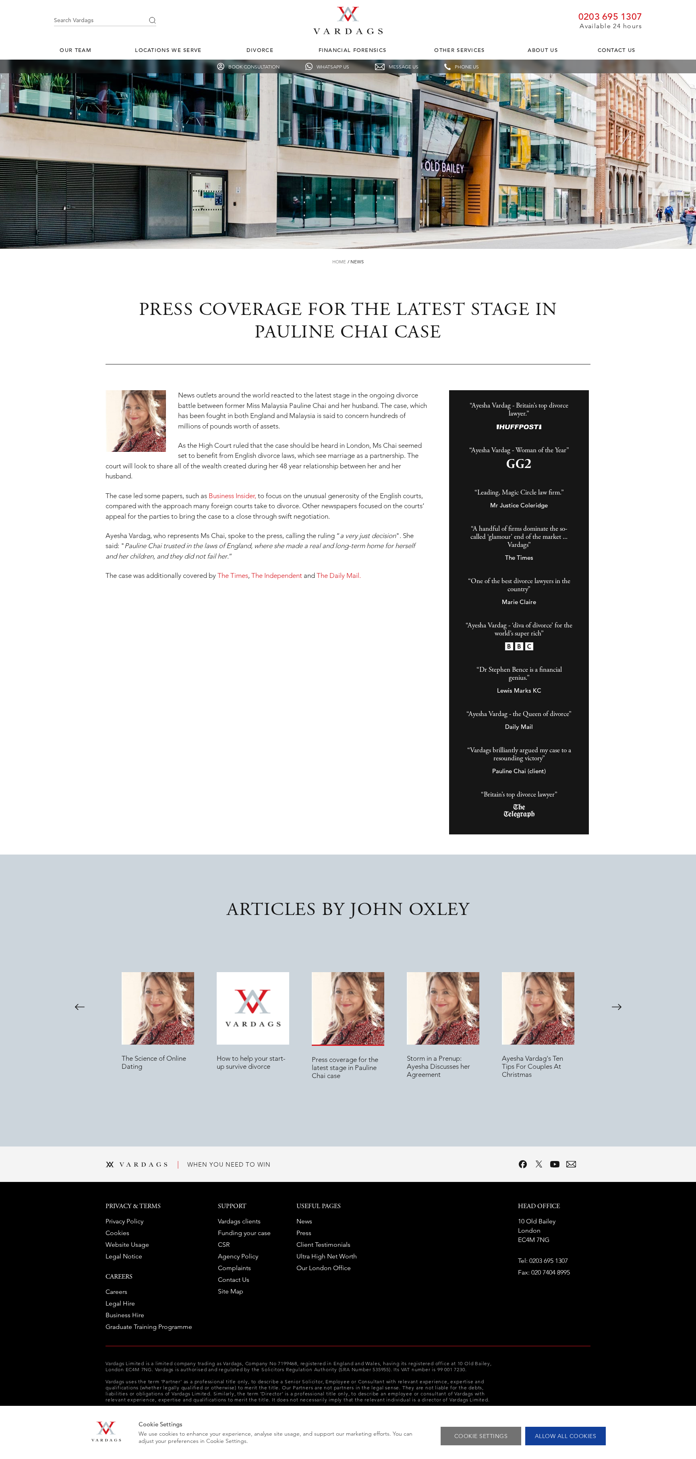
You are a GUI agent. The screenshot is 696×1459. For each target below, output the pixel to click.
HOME (339, 262)
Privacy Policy (124, 1221)
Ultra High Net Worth (326, 1256)
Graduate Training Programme (149, 1327)
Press (303, 1233)
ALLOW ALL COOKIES (566, 1436)
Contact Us (617, 50)
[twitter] (539, 1164)
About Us (542, 50)
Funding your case (244, 1233)
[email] (571, 1164)
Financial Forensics (353, 50)
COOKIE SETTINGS (481, 1436)
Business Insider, (231, 496)
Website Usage (127, 1244)
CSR (224, 1244)
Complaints (234, 1268)
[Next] (616, 1006)
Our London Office (323, 1268)
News (357, 262)
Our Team (75, 50)
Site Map (230, 1291)
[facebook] (523, 1164)
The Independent (276, 575)
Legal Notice (124, 1256)
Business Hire (125, 1315)
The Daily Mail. (339, 575)
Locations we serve (168, 50)
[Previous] (79, 1006)
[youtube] (555, 1164)
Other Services (459, 50)
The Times (233, 575)
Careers (116, 1292)
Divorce (259, 50)
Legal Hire (120, 1303)
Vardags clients (239, 1221)
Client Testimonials (323, 1244)
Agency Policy (238, 1256)
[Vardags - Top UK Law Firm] (348, 32)
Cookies (117, 1233)
